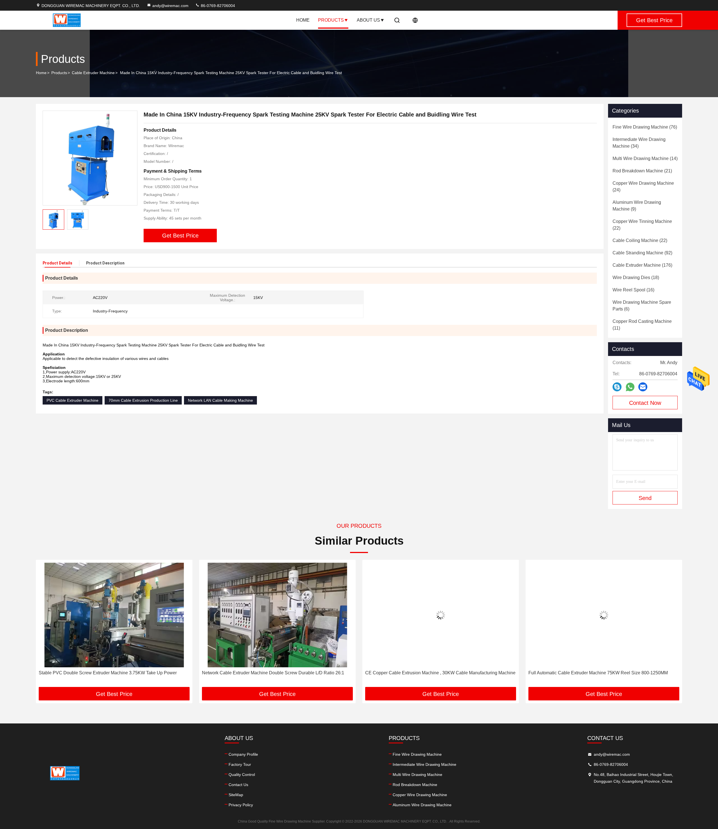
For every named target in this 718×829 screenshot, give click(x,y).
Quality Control (242, 774)
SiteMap (236, 795)
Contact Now (645, 403)
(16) (633, 289)
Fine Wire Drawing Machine (417, 754)
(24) (643, 186)
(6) (642, 305)
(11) (642, 324)
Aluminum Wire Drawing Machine (422, 805)
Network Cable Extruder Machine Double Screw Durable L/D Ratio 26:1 (273, 672)
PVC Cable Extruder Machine (72, 400)
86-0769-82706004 (217, 5)
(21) (642, 170)
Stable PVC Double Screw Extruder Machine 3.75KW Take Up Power (108, 672)
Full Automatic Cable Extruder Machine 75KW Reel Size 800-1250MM (598, 672)
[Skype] (617, 386)
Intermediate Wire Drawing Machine (424, 764)
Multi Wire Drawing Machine (417, 774)
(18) (636, 277)
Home (303, 20)
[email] (642, 386)
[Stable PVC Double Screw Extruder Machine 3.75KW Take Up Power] (114, 615)
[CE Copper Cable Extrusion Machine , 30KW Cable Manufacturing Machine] (440, 615)
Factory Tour (240, 764)
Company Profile (243, 754)
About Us (368, 20)
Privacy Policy (241, 805)
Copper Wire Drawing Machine (420, 795)
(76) (645, 127)
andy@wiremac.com (170, 5)
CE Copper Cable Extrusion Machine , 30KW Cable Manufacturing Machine (440, 672)
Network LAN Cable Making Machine (220, 400)
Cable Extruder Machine (93, 72)
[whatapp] (630, 387)
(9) (637, 205)
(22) (642, 224)
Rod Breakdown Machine (415, 784)
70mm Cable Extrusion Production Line (143, 400)
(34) (639, 143)
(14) (645, 158)
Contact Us (238, 784)
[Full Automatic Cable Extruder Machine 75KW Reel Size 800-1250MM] (603, 615)
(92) (642, 252)
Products (331, 20)
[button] (46, 625)
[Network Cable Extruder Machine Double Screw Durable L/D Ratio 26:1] (277, 615)
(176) (642, 265)
